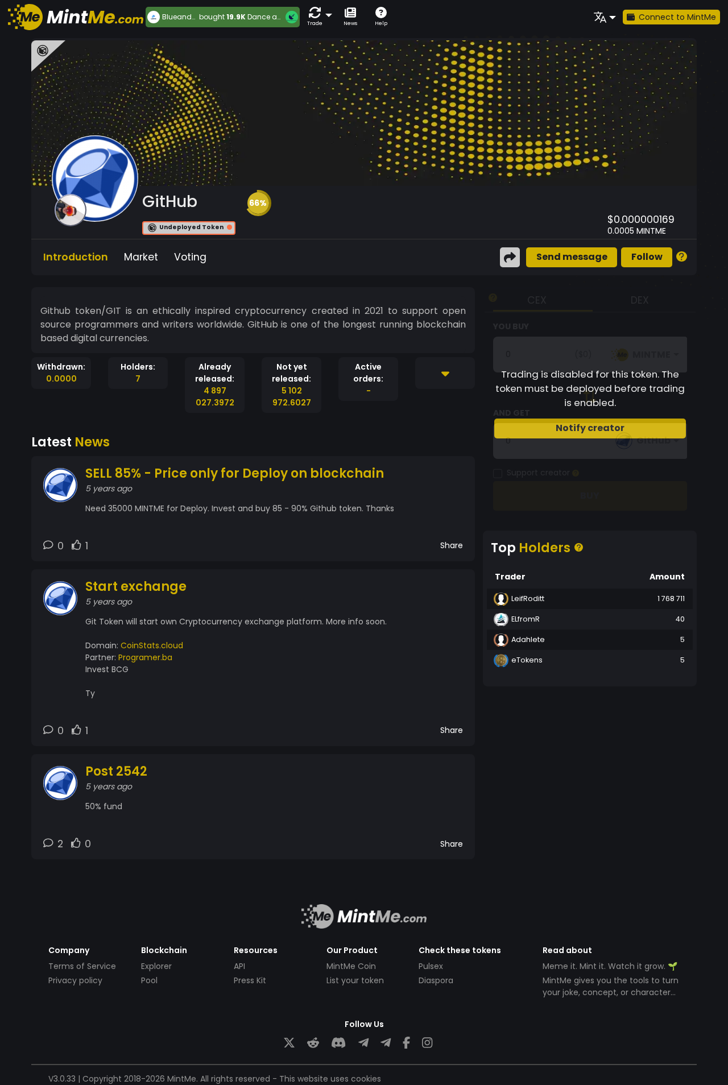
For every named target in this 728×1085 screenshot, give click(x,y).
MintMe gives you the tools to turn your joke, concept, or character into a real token (611, 992)
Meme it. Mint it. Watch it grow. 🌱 (610, 966)
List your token (355, 980)
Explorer (156, 966)
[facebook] (406, 1043)
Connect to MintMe (677, 17)
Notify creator (590, 427)
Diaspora (436, 980)
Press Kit (250, 980)
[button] (317, 17)
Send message (571, 256)
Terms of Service (82, 966)
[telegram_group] (363, 1043)
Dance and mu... (276, 17)
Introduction (75, 257)
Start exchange (136, 586)
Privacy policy (75, 980)
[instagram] (427, 1043)
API (239, 966)
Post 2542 (116, 771)
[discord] (338, 1043)
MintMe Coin (351, 966)
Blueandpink (180, 17)
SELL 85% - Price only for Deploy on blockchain (234, 473)
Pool (149, 980)
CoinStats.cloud (152, 645)
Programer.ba (145, 657)
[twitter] (289, 1043)
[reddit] (313, 1043)
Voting (190, 257)
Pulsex (431, 966)
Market (141, 257)
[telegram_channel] (385, 1043)
